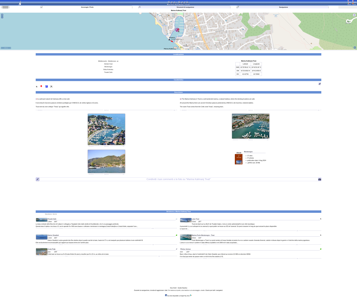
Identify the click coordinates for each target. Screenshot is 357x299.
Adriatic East (108, 64)
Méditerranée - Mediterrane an (108, 61)
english (349, 2)
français (354, 2)
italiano (349, 4)
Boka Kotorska (108, 69)
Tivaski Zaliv (108, 72)
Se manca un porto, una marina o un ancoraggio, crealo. (186, 290)
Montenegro (108, 66)
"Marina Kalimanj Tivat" (179, 179)
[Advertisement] (178, 195)
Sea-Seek (178, 2)
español (354, 4)
